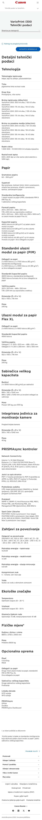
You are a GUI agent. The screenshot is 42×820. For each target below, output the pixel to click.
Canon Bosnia (20, 806)
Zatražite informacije (28, 49)
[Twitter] (24, 811)
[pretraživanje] (3, 2)
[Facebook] (13, 811)
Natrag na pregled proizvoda (15, 44)
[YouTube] (29, 811)
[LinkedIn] (18, 811)
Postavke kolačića (33, 800)
